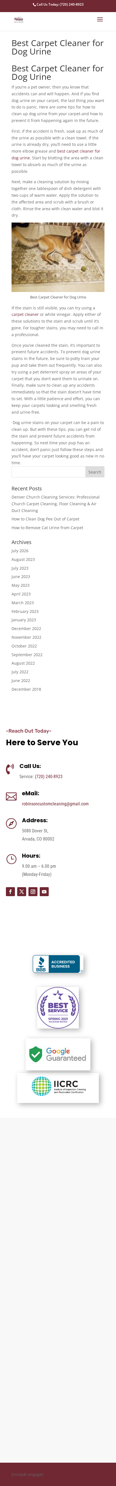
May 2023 (21, 585)
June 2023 (21, 576)
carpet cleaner (25, 314)
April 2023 (21, 594)
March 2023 (23, 602)
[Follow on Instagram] (32, 891)
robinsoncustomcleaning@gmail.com (55, 804)
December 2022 (26, 628)
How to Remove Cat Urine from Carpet (47, 527)
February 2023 (25, 611)
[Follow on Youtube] (44, 891)
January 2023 (24, 619)
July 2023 (20, 568)
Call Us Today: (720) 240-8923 (60, 4)
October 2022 (24, 646)
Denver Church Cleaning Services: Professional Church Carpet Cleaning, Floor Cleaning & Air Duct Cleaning (56, 503)
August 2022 (23, 663)
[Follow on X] (21, 891)
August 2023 (23, 559)
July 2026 (20, 550)
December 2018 (26, 689)
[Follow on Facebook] (10, 891)
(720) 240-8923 (49, 776)
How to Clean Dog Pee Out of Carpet (45, 519)
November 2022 (26, 637)
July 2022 (20, 671)
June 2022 (21, 680)
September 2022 (27, 654)
